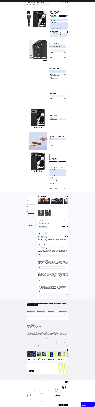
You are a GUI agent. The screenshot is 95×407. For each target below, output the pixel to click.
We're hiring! (28, 392)
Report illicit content (57, 395)
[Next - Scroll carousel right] (67, 32)
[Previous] (34, 127)
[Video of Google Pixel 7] (29, 17)
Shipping (35, 390)
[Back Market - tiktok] (29, 395)
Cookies (56, 391)
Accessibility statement (29, 391)
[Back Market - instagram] (27, 395)
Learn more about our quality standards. (61, 334)
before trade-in (54, 15)
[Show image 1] (36, 127)
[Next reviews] (67, 294)
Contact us (35, 388)
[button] (44, 13)
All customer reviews (50, 390)
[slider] (27, 213)
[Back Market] (31, 4)
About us (28, 388)
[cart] (67, 4)
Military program (43, 394)
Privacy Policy (56, 394)
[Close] (94, 1)
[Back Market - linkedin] (27, 396)
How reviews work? (30, 206)
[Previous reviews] (65, 294)
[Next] (41, 127)
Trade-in (42, 391)
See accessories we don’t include (53, 180)
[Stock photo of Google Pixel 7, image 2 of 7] (29, 21)
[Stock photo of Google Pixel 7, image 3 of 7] (29, 25)
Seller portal (42, 396)
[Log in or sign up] (65, 4)
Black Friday (49, 392)
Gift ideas (49, 391)
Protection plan (43, 390)
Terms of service (57, 388)
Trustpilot (28, 393)
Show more (39, 265)
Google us (38, 368)
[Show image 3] (39, 127)
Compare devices (50, 389)
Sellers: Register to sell (43, 395)
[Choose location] (63, 2)
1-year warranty (42, 389)
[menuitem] (38, 6)
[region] (59, 35)
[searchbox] (43, 4)
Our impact (28, 390)
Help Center (35, 389)
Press (27, 389)
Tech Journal (49, 388)
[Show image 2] (38, 127)
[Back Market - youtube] (30, 395)
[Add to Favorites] (67, 16)
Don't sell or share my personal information (57, 393)
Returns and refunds (36, 391)
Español (67, 2)
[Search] (36, 4)
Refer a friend (42, 388)
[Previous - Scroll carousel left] (65, 32)
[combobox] (57, 142)
